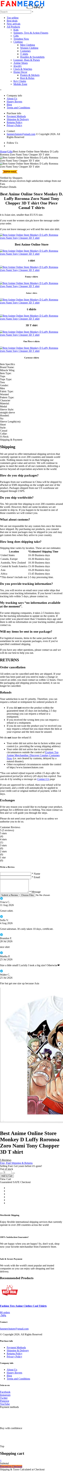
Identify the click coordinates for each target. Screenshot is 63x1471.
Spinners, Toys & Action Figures (30, 32)
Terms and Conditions (18, 107)
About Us (12, 98)
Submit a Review (9, 895)
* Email (36, 877)
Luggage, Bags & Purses (26, 60)
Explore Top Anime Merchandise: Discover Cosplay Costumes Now (33, 755)
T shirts (24, 53)
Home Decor (20, 72)
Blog (9, 104)
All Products (13, 26)
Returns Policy (14, 122)
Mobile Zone (20, 84)
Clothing (18, 41)
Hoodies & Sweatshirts (32, 57)
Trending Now (21, 38)
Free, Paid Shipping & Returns (16, 1163)
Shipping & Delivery (18, 119)
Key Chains (19, 81)
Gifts (16, 35)
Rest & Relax (27, 78)
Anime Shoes (20, 63)
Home (3, 151)
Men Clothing (27, 44)
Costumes (25, 50)
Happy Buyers (14, 101)
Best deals (12, 20)
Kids (15, 29)
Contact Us (43, 779)
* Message (35, 891)
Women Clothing (29, 47)
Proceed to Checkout (11, 1466)
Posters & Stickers (29, 75)
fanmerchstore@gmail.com (21, 134)
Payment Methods (16, 116)
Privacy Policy (14, 125)
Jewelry (17, 66)
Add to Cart (6, 1176)
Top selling (12, 17)
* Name (36, 873)
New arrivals (13, 23)
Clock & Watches (22, 69)
